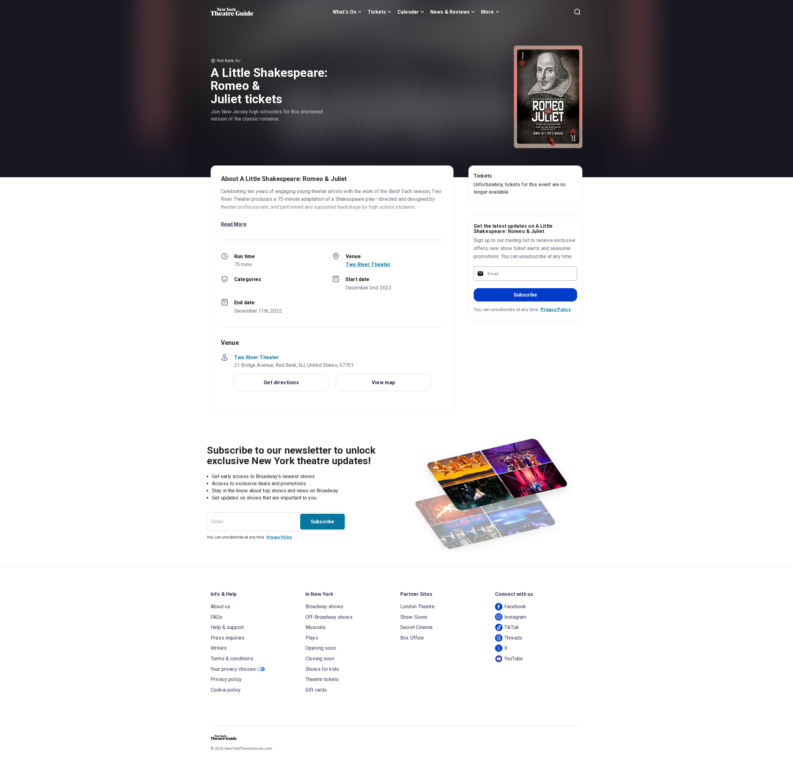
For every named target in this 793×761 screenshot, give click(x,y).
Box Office (412, 638)
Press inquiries (227, 638)
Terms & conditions (232, 659)
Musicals (315, 627)
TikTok (511, 627)
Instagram (515, 617)
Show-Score (413, 617)
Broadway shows (324, 606)
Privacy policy (226, 679)
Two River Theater (368, 264)
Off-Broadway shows (329, 617)
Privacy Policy (556, 309)
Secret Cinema (416, 627)
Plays (311, 638)
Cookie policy (226, 690)
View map (383, 382)
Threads (513, 638)
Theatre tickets (322, 679)
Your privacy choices (233, 669)
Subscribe (525, 295)
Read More (234, 224)
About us (220, 606)
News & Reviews (450, 12)
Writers (219, 648)
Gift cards (316, 690)
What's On (344, 12)
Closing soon (320, 659)
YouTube (513, 659)
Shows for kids (322, 669)
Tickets (377, 12)
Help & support (227, 627)
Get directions (281, 382)
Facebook (515, 606)
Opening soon (320, 648)
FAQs (217, 617)
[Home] (232, 12)
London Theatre (417, 606)
